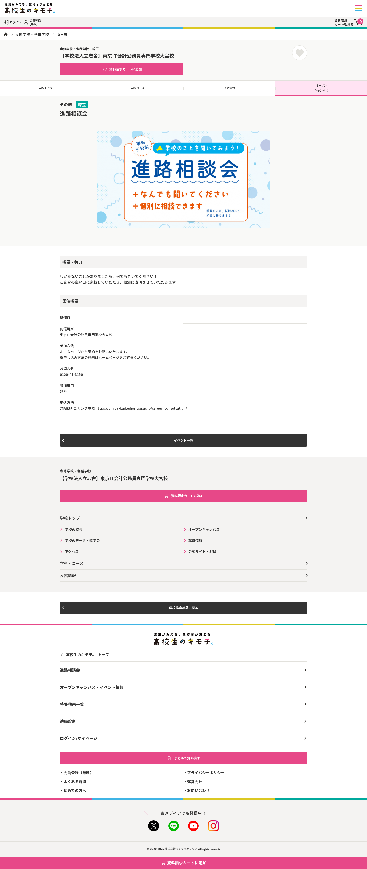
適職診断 (68, 721)
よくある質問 (75, 781)
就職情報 (195, 540)
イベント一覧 (183, 440)
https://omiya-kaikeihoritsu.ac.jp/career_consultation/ (141, 408)
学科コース (137, 88)
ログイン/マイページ (78, 738)
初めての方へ (75, 790)
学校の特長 (73, 529)
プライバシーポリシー (206, 772)
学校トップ (46, 88)
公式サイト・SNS (202, 551)
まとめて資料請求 (187, 758)
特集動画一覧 (72, 704)
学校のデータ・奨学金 (82, 540)
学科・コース (72, 563)
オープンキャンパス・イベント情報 (92, 687)
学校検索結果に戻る (183, 607)
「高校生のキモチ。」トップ (85, 654)
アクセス (72, 551)
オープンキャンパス (204, 529)
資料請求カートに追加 (125, 69)
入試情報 (229, 88)
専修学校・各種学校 (32, 34)
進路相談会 (70, 670)
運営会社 (194, 781)
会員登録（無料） (79, 772)
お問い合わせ (198, 790)
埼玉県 (62, 34)
